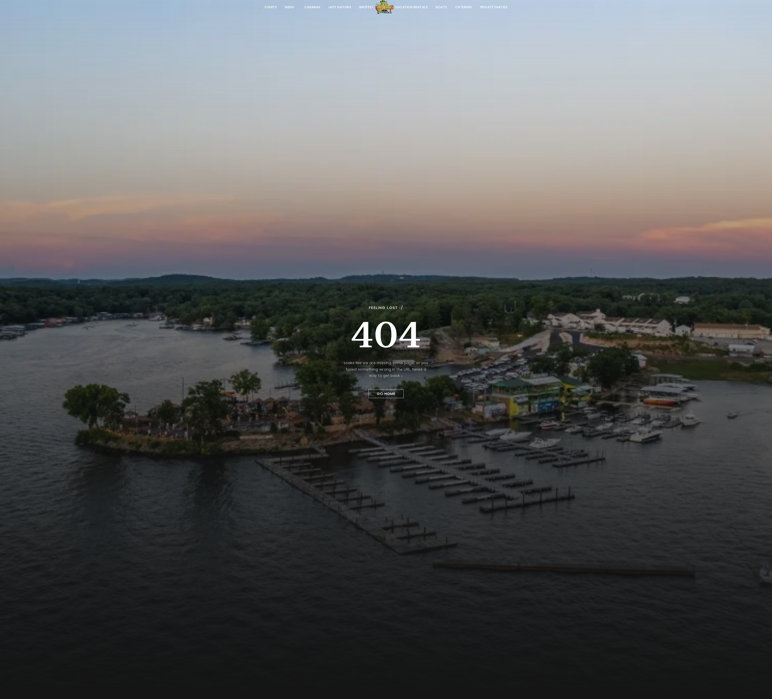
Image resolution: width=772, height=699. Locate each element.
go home (386, 393)
